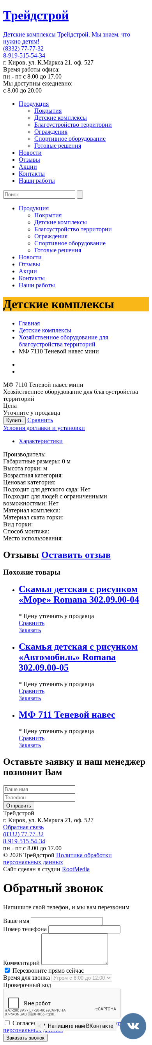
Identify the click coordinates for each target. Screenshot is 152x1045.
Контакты (32, 173)
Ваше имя (16, 920)
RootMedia (76, 869)
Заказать (30, 630)
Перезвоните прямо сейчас (47, 970)
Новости (30, 152)
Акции (28, 166)
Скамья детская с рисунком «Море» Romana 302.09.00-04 (79, 594)
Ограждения (50, 131)
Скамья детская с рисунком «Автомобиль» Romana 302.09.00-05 (78, 657)
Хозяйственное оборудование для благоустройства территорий (63, 341)
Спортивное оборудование (70, 138)
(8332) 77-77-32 (23, 48)
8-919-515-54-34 (24, 55)
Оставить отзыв (76, 555)
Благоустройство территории (73, 124)
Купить (14, 420)
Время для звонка (26, 977)
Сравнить (40, 420)
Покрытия (48, 110)
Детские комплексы (60, 117)
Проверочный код (27, 985)
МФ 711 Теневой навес (67, 714)
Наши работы (37, 180)
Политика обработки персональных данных (57, 858)
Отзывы (29, 159)
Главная (29, 323)
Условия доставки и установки (44, 428)
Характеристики (41, 441)
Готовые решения (57, 145)
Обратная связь (23, 827)
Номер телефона (25, 929)
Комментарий (21, 962)
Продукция (34, 103)
